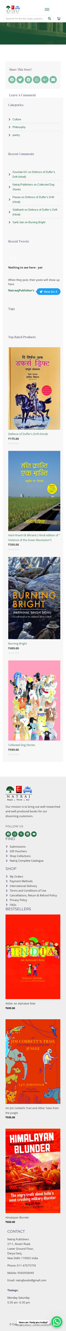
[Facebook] (12, 79)
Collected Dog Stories (21, 745)
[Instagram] (14, 834)
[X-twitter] (21, 834)
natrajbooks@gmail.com (31, 1280)
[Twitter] (20, 79)
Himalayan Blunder (17, 1217)
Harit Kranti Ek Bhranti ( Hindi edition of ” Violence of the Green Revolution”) (34, 537)
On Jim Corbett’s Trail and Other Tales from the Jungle (32, 1110)
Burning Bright (17, 643)
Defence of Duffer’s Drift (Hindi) (28, 434)
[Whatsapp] (36, 79)
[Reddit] (28, 79)
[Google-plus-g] (45, 79)
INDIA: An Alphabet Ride (20, 1003)
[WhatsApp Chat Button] (56, 1321)
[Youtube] (34, 834)
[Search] (49, 19)
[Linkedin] (27, 834)
